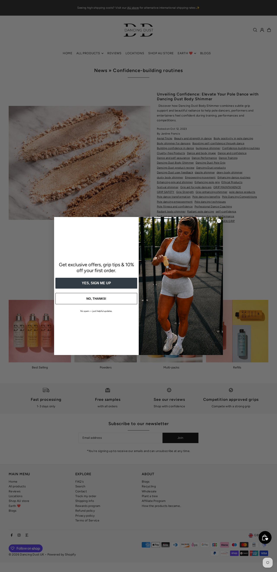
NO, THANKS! (96, 298)
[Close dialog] (219, 221)
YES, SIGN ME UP (96, 283)
